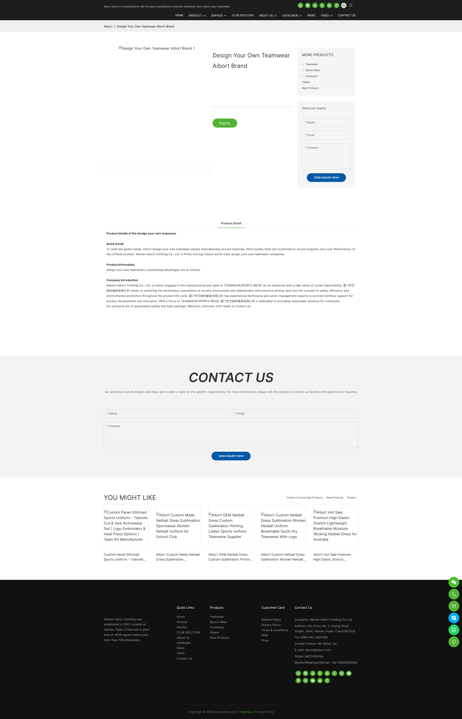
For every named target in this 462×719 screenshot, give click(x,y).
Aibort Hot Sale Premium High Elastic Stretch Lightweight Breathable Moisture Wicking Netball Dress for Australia (332, 557)
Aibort (108, 26)
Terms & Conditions (274, 630)
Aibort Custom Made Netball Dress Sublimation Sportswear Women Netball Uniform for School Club (178, 557)
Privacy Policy (271, 625)
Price (264, 640)
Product (351, 497)
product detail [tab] (231, 223)
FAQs (264, 635)
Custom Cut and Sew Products (304, 497)
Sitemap (246, 712)
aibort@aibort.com (318, 650)
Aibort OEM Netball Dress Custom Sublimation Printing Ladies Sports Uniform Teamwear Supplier (230, 557)
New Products (334, 497)
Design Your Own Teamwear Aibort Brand (145, 26)
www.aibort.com (226, 712)
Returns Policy (271, 619)
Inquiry (225, 123)
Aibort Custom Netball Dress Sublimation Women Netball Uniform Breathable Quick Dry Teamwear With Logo (283, 557)
